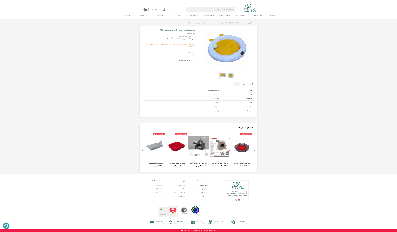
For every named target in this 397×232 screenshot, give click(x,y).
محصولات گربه (258, 15)
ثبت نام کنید (155, 9)
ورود (161, 9)
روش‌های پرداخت (202, 189)
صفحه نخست (273, 15)
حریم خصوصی (181, 196)
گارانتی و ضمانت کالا (158, 192)
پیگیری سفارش (159, 189)
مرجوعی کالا (204, 196)
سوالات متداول (159, 185)
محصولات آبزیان (193, 15)
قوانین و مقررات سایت (179, 193)
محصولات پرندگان (225, 15)
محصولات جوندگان (209, 15)
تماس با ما (127, 15)
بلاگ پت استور (143, 15)
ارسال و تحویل (203, 192)
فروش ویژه (160, 15)
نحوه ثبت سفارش (202, 185)
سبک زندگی (177, 15)
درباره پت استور (181, 185)
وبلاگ (184, 189)
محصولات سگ (241, 15)
